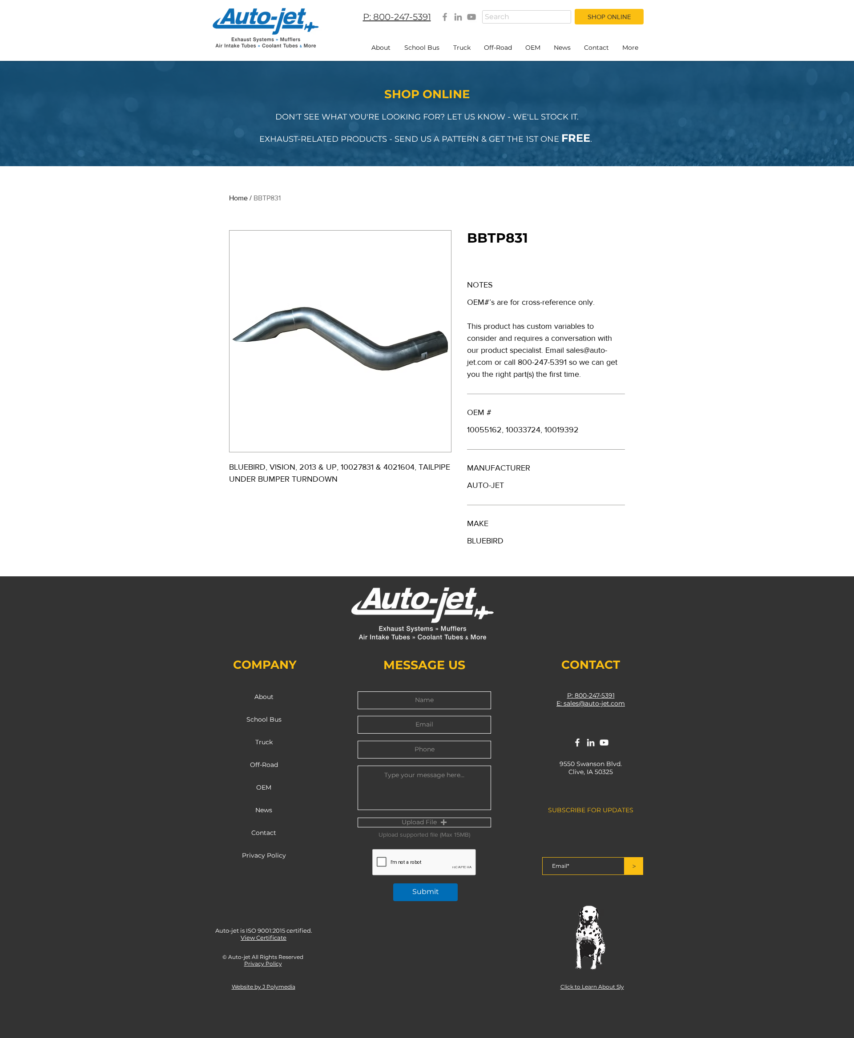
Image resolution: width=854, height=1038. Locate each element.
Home (238, 198)
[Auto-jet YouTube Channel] (471, 17)
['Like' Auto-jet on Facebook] (577, 742)
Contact (263, 833)
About (264, 697)
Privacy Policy (264, 855)
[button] (424, 822)
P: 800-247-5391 (591, 695)
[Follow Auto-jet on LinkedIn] (590, 742)
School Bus (264, 719)
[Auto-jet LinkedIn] (458, 17)
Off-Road (264, 765)
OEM (263, 787)
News (263, 810)
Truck (264, 742)
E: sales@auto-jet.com (590, 703)
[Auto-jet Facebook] (444, 17)
